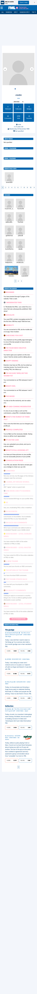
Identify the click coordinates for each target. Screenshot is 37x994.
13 (22, 101)
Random (9, 12)
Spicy (16, 12)
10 (30, 187)
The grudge (9, 630)
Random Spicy (25, 12)
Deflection (9, 706)
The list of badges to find (18, 619)
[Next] (34, 188)
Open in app (24, 2)
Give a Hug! (16, 101)
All (3, 12)
